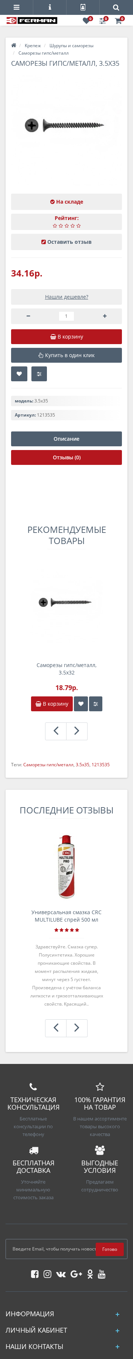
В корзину (54, 703)
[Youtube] (100, 1272)
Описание (66, 438)
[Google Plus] (74, 1272)
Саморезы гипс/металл (48, 764)
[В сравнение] (39, 373)
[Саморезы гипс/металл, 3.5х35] (66, 130)
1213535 (101, 764)
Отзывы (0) (67, 457)
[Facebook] (33, 1272)
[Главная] (13, 45)
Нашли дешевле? (66, 296)
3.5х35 (82, 764)
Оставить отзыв (69, 241)
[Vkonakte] (59, 1272)
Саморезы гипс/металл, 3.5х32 (66, 668)
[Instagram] (45, 1272)
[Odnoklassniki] (88, 1272)
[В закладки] (19, 373)
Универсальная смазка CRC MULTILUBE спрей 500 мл (66, 916)
